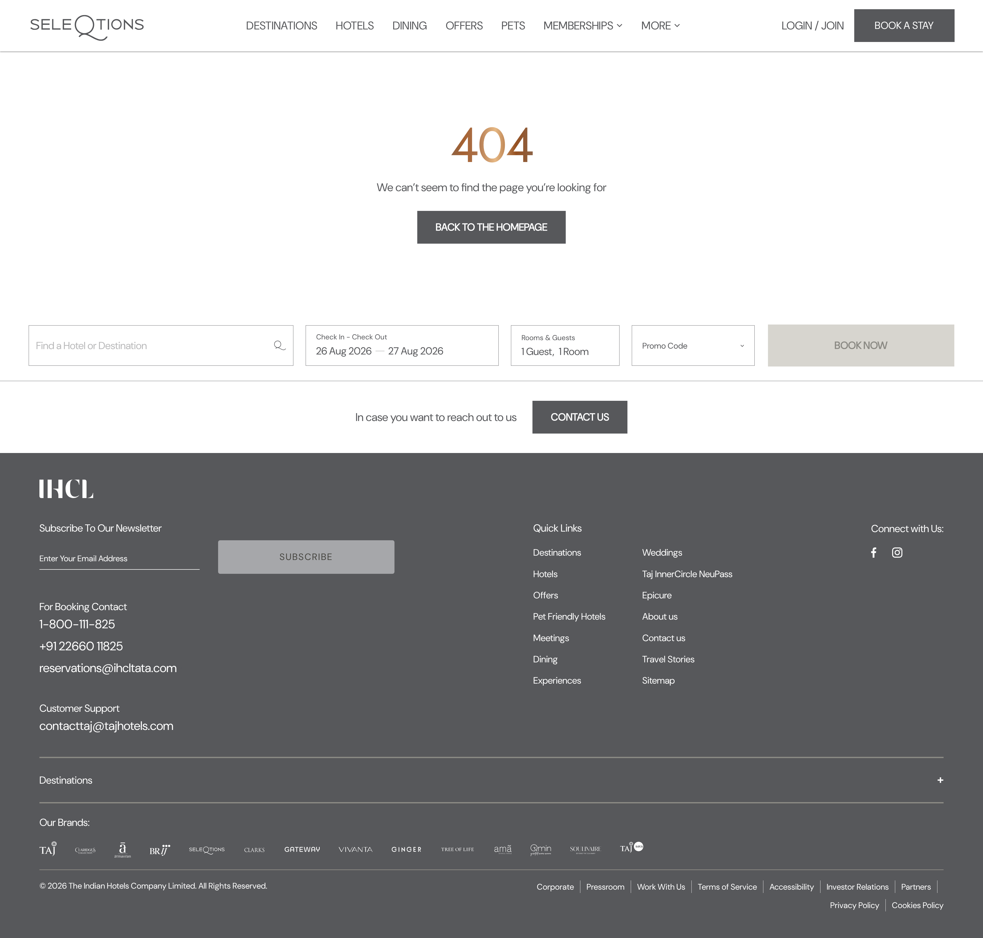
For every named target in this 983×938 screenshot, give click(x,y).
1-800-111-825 (77, 624)
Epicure (657, 595)
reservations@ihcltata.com (108, 668)
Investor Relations (858, 886)
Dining (545, 659)
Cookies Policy (918, 905)
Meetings (551, 638)
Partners (916, 886)
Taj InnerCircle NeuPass (687, 574)
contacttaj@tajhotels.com (106, 725)
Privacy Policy (854, 905)
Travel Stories (668, 659)
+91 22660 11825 (81, 646)
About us (660, 616)
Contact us (663, 638)
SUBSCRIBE (306, 557)
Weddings (662, 552)
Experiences (557, 680)
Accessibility (792, 886)
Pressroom (605, 886)
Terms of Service (727, 886)
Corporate (555, 886)
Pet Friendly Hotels (569, 616)
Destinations (557, 552)
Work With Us (661, 886)
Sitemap (658, 680)
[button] (693, 345)
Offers (545, 595)
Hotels (545, 574)
